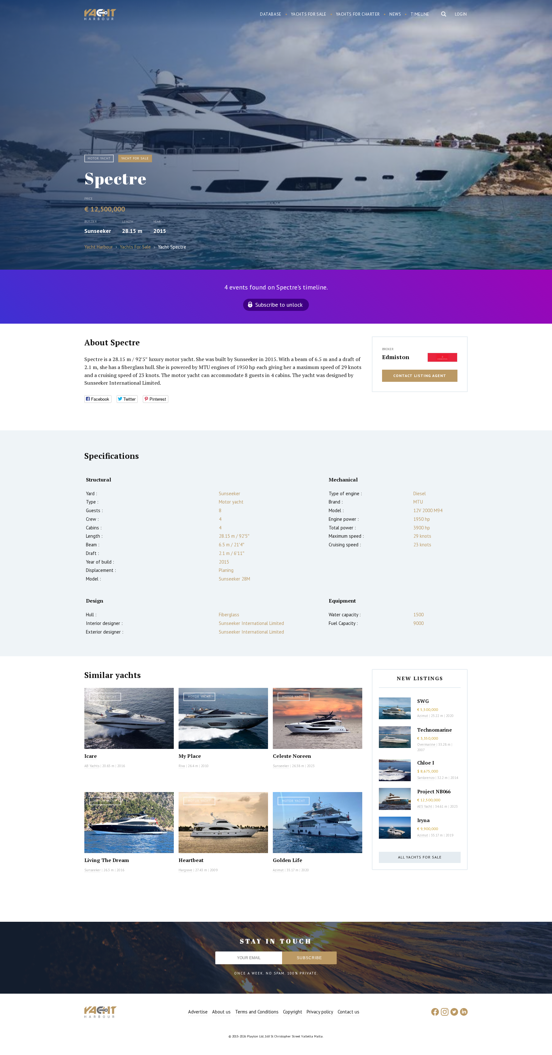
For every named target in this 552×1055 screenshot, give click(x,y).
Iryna (423, 820)
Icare (90, 755)
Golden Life (287, 860)
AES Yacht (424, 806)
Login (461, 14)
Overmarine (426, 744)
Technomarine (434, 730)
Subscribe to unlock (279, 304)
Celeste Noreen (292, 755)
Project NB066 (433, 791)
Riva (182, 766)
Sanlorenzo (425, 777)
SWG (423, 701)
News (395, 14)
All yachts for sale (419, 857)
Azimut (278, 870)
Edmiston (395, 357)
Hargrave (185, 870)
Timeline (419, 14)
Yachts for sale (308, 14)
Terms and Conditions (257, 1012)
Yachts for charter (358, 14)
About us (221, 1012)
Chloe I (425, 762)
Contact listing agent (419, 375)
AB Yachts (91, 766)
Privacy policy (320, 1012)
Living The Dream (106, 860)
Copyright (292, 1012)
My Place (190, 755)
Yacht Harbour (100, 15)
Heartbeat (191, 860)
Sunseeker (97, 231)
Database (270, 14)
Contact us (348, 1012)
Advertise (198, 1012)
